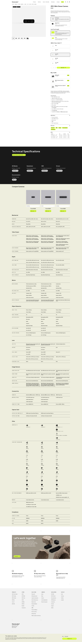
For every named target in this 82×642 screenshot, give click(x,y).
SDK (56, 127)
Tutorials (52, 603)
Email (62, 594)
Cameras (16, 4)
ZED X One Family (14, 594)
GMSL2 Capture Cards (64, 111)
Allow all (68, 638)
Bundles (23, 605)
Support (52, 605)
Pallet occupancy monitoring (36, 615)
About (42, 594)
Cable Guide (55, 110)
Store (13, 4)
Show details (66, 636)
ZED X (23, 594)
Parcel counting (34, 611)
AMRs (32, 607)
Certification (53, 129)
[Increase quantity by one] (55, 67)
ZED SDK (13, 603)
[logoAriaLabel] (15, 2)
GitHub (52, 607)
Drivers (60, 127)
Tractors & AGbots (34, 609)
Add (68, 75)
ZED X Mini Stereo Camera (31, 4)
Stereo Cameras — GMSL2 (22, 4)
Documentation (65, 127)
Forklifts (33, 605)
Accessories (24, 607)
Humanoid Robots (34, 603)
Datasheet (52, 127)
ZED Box (58, 111)
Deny (63, 636)
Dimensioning (34, 613)
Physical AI (33, 594)
